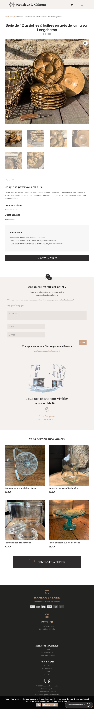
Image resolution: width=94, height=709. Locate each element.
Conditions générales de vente (47, 695)
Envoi (82, 342)
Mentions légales (47, 689)
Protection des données (47, 692)
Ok (39, 705)
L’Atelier (47, 671)
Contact (47, 674)
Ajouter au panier (47, 258)
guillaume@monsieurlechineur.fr (47, 351)
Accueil (7, 17)
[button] (85, 43)
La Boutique (47, 668)
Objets (13, 17)
